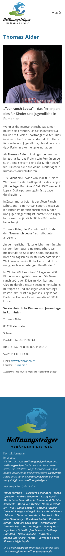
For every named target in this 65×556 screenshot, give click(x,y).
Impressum (10, 457)
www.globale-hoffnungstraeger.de (31, 551)
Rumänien (20, 365)
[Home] (17, 13)
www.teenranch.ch (23, 361)
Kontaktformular (14, 453)
